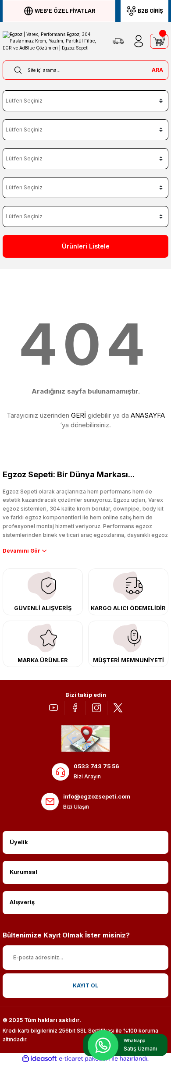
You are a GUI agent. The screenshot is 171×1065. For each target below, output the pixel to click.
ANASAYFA (148, 415)
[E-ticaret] (84, 1058)
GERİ (78, 415)
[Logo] (53, 41)
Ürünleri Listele (86, 246)
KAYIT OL (85, 985)
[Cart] (159, 41)
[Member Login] (138, 41)
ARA (157, 70)
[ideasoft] (39, 1059)
